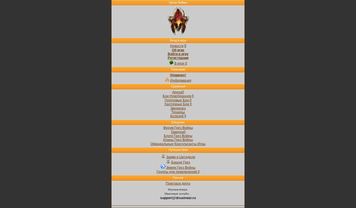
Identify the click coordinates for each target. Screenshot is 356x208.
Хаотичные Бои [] (178, 104)
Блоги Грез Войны (178, 136)
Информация (180, 80)
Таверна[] (178, 132)
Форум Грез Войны (178, 128)
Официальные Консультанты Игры (178, 144)
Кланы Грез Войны (178, 140)
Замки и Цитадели (180, 157)
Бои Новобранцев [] (178, 96)
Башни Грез (180, 162)
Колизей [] (178, 116)
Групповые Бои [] (178, 100)
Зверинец (178, 108)
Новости (177, 46)
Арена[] (178, 92)
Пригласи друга (178, 183)
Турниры (178, 112)
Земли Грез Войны (181, 168)
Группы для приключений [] (178, 172)
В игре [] (180, 63)
